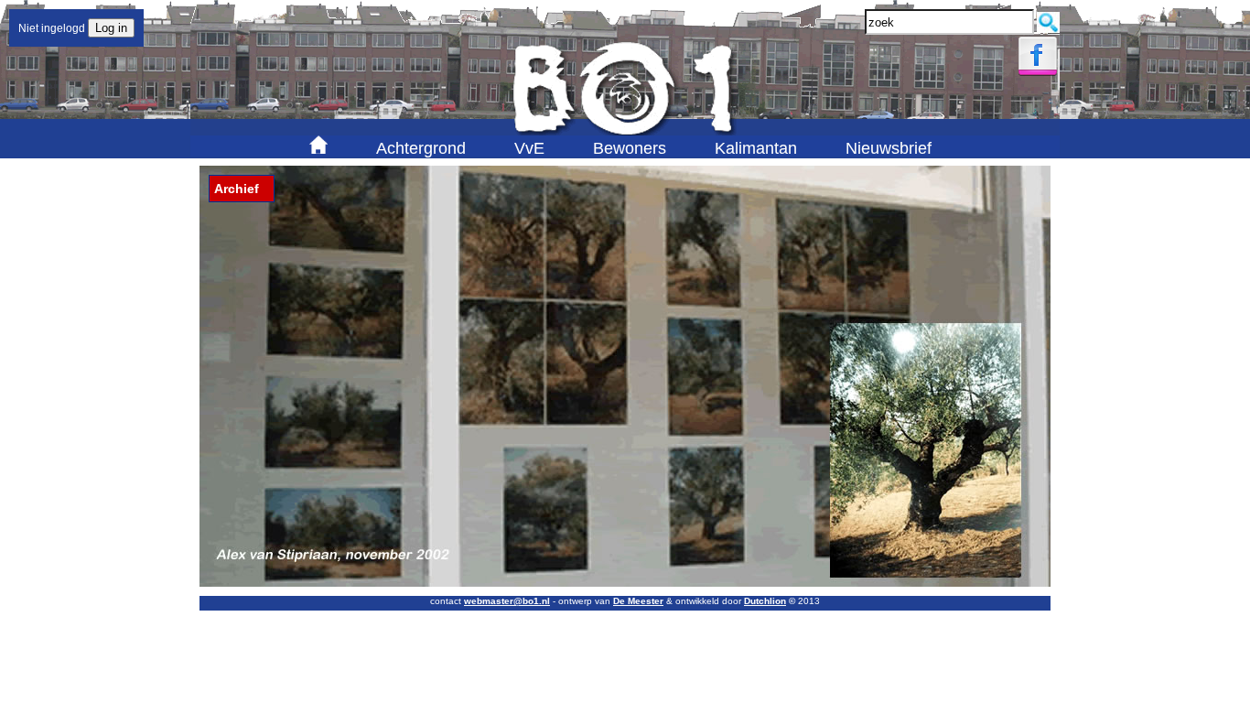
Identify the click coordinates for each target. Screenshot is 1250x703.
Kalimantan (756, 148)
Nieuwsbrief (889, 148)
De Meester (638, 601)
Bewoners (629, 148)
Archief (236, 188)
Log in (111, 28)
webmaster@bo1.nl (507, 601)
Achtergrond (421, 148)
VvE (529, 148)
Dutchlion (765, 601)
